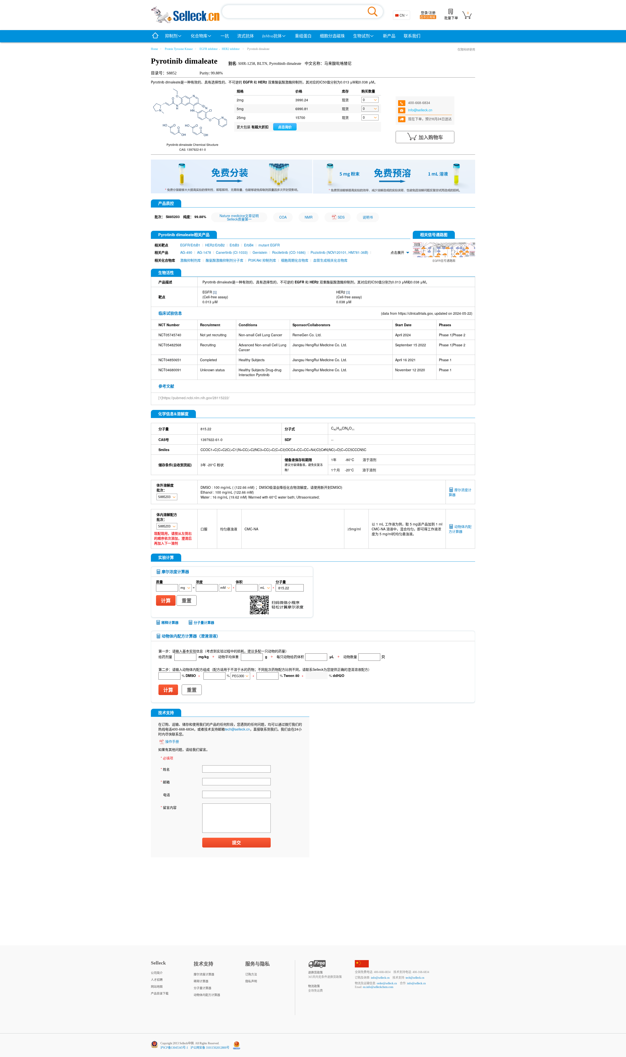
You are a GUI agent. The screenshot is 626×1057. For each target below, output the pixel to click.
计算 (166, 601)
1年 (333, 459)
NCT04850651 (169, 359)
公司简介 (157, 973)
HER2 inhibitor (231, 49)
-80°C (349, 459)
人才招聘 (157, 980)
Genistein (260, 252)
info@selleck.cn (420, 109)
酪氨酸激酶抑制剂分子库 (224, 260)
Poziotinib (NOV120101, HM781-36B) (339, 252)
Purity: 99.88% (211, 73)
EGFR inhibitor (209, 49)
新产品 (389, 36)
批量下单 (451, 18)
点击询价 (285, 127)
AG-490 (186, 252)
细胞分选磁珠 (332, 36)
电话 (166, 794)
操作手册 (172, 741)
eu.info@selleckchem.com (378, 987)
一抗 (225, 36)
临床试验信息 (170, 313)
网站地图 (157, 986)
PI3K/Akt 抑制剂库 (262, 260)
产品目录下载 (159, 993)
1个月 (335, 469)
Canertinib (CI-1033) (232, 252)
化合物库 (199, 36)
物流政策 (314, 986)
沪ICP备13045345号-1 (174, 1047)
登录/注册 (428, 13)
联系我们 (412, 36)
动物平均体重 (228, 656)
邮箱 (165, 781)
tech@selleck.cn (237, 729)
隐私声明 (251, 981)
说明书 (368, 217)
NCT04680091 (169, 369)
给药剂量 (165, 656)
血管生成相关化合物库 (330, 260)
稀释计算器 (170, 622)
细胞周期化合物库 (294, 260)
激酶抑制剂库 (190, 260)
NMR (309, 217)
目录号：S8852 (164, 73)
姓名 (165, 769)
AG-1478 (204, 252)
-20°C (349, 469)
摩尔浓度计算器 (204, 974)
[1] (215, 292)
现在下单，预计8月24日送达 (430, 118)
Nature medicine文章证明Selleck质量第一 (239, 217)
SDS (341, 217)
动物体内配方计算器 (460, 529)
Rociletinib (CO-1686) (289, 252)
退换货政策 (315, 972)
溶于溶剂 (369, 459)
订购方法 (251, 974)
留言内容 (169, 807)
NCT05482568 (169, 344)
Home (154, 49)
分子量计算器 (204, 622)
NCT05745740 (169, 334)
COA (283, 217)
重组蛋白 (303, 36)
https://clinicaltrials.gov (415, 313)
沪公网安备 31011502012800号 (209, 1047)
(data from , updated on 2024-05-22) (426, 313)
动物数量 (350, 656)
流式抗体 (245, 36)
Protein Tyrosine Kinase (179, 49)
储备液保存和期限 (298, 459)
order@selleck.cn (387, 983)
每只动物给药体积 (290, 656)
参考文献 (166, 386)
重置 (186, 601)
